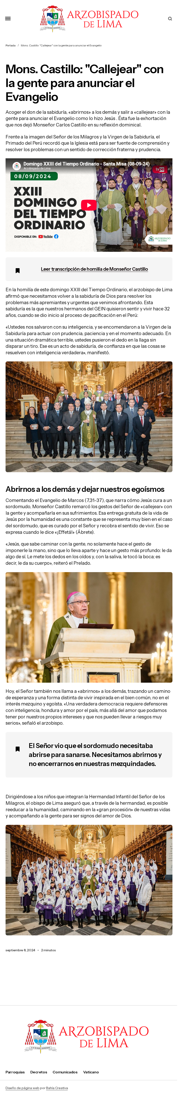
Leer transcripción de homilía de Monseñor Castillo (94, 269)
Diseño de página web (22, 1088)
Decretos (38, 1072)
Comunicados (65, 1072)
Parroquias (15, 1072)
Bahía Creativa (57, 1088)
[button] (7, 19)
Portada (11, 45)
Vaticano (91, 1072)
